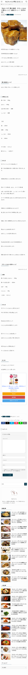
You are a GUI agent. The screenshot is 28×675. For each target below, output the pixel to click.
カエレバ (15, 389)
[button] (3, 423)
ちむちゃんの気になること (14, 1)
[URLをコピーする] (25, 423)
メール (4, 460)
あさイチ (11, 14)
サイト (4, 465)
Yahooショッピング (14, 400)
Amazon (13, 393)
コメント (5, 438)
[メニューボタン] (1, 1)
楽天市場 (13, 397)
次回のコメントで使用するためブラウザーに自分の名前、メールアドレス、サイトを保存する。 (14, 470)
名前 (4, 455)
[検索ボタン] (26, 1)
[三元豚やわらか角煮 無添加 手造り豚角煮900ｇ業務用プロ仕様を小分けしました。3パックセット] (14, 45)
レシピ (8, 14)
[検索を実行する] (25, 484)
